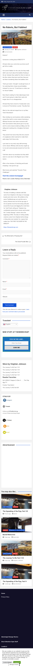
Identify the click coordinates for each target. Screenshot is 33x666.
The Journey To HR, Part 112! (11, 375)
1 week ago (7, 584)
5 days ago (7, 537)
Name (5, 281)
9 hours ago (7, 513)
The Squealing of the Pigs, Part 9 (14, 581)
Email (5, 289)
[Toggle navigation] (3, 15)
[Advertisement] (16, 468)
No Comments (8, 52)
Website (5, 296)
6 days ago (7, 560)
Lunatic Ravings (7, 47)
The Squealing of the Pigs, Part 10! (15, 511)
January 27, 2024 (9, 49)
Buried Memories (9, 535)
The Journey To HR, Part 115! (11, 367)
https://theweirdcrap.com (11, 227)
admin (15, 513)
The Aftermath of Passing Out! (13, 236)
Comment (6, 259)
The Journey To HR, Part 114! (11, 370)
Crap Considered (7, 507)
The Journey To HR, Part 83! (11, 387)
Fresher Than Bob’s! (8, 385)
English (7, 324)
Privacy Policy (5, 597)
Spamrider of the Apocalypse (16, 530)
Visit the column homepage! (13, 176)
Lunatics (15, 47)
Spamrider (16, 537)
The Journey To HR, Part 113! (11, 372)
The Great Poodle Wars (22, 241)
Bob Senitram (17, 584)
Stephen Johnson (21, 49)
